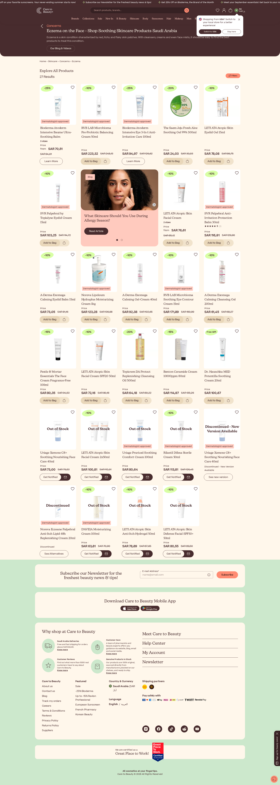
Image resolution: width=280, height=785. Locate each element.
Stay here (231, 31)
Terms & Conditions (53, 711)
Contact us (48, 691)
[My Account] (224, 10)
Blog (44, 696)
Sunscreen (157, 19)
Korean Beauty (83, 714)
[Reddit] (184, 728)
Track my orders (51, 701)
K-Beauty (121, 19)
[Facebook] (158, 728)
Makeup (179, 19)
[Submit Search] (186, 10)
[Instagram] (145, 728)
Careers (46, 706)
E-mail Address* (150, 571)
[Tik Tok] (171, 728)
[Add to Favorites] (72, 87)
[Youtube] (197, 728)
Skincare (134, 19)
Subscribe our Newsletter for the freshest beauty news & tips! (118, 2)
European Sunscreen (87, 704)
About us (47, 686)
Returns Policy (50, 725)
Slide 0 (117, 240)
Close (239, 19)
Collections (88, 19)
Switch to (210, 31)
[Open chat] (274, 779)
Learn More (51, 161)
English (113, 704)
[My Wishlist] (217, 10)
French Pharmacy (85, 709)
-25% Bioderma (84, 691)
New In (109, 19)
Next (154, 205)
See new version (218, 477)
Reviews (47, 715)
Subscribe (227, 575)
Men (189, 19)
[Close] (277, 733)
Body (145, 19)
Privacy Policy (50, 720)
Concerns (54, 26)
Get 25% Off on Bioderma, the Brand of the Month (187, 2)
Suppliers (47, 730)
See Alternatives (54, 554)
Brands (75, 19)
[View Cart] (230, 10)
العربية (124, 704)
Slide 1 (122, 240)
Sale (100, 19)
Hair (169, 19)
